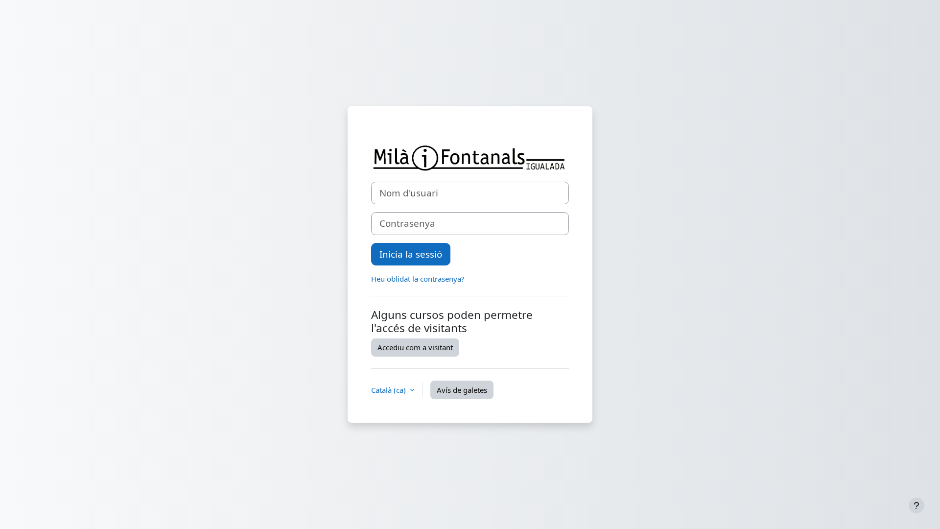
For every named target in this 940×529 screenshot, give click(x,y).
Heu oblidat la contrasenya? (418, 279)
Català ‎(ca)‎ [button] (389, 390)
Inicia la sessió (410, 254)
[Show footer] (916, 505)
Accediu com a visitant (415, 347)
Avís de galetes (462, 390)
